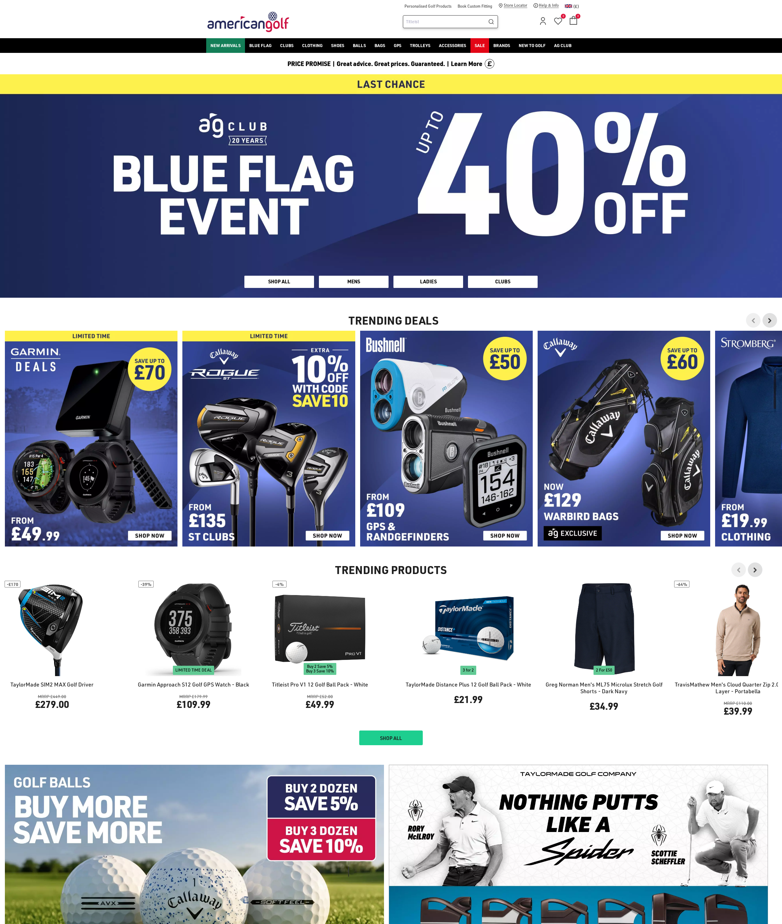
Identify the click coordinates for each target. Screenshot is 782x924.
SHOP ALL (279, 281)
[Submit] (492, 21)
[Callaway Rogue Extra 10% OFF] (268, 439)
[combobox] (450, 21)
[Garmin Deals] (91, 439)
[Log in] (541, 23)
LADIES (428, 281)
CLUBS (502, 281)
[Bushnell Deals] (446, 439)
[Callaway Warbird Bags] (624, 439)
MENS (353, 281)
